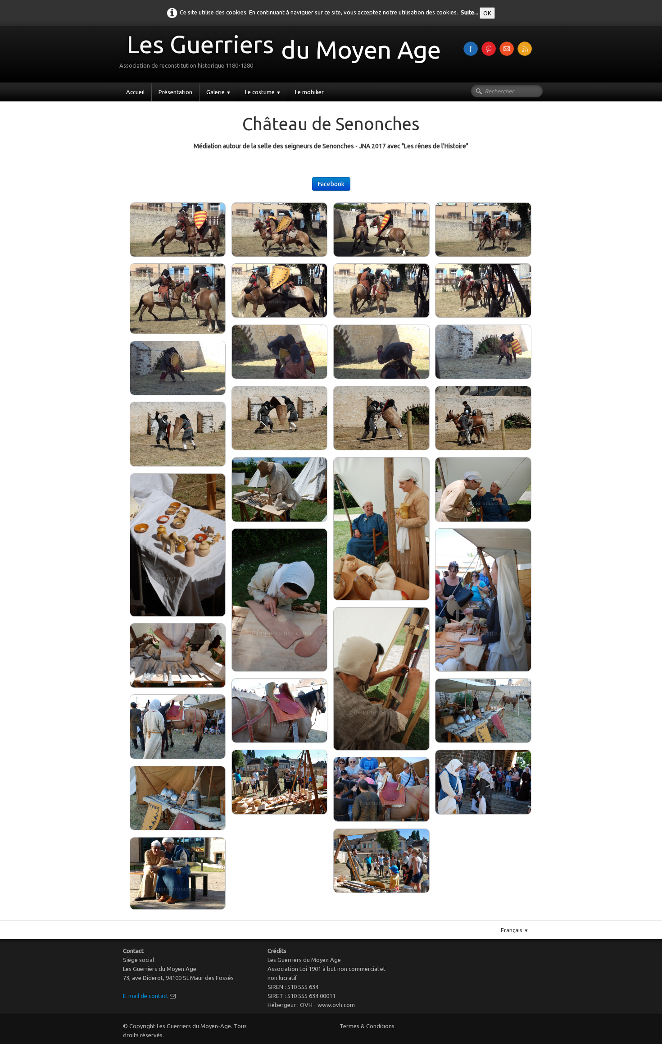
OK (487, 13)
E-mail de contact (145, 996)
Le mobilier (309, 92)
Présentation (175, 92)
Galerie (218, 92)
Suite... (469, 12)
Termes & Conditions (367, 1026)
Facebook (331, 184)
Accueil (135, 92)
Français (515, 930)
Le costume (263, 92)
